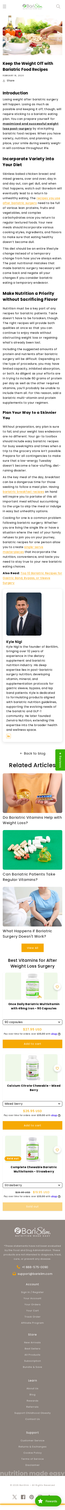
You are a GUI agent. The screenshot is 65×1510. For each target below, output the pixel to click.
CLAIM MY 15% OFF (32, 775)
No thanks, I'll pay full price (21, 785)
